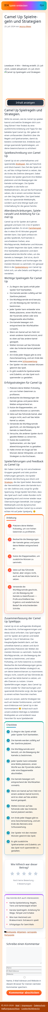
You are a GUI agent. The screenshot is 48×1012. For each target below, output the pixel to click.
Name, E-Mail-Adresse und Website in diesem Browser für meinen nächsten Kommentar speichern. (23, 983)
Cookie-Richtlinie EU (30, 1008)
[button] (42, 5)
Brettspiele (11, 932)
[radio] (12, 873)
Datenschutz (39, 1005)
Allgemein (21, 932)
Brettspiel (20, 164)
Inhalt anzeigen (25, 102)
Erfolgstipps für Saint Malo (21, 924)
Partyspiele (9, 935)
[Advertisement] (24, 46)
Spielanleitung (21, 267)
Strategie (8, 482)
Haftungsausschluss (10, 1008)
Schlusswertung (30, 361)
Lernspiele (32, 932)
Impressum (27, 1005)
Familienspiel (35, 228)
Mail (17, 1005)
